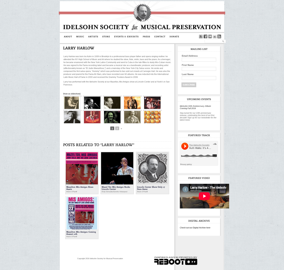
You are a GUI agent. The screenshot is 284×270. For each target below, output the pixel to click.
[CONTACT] (159, 36)
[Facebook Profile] (205, 37)
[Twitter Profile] (201, 37)
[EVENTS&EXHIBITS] (126, 36)
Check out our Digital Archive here (195, 228)
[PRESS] (146, 36)
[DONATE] (174, 36)
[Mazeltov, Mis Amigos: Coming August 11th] (81, 213)
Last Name (188, 74)
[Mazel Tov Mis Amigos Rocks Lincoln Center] (117, 168)
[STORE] (106, 36)
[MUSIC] (80, 36)
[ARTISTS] (93, 36)
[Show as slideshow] (71, 94)
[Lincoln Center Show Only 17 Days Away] (152, 168)
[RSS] (219, 37)
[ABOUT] (68, 36)
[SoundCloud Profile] (210, 37)
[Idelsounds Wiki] (215, 37)
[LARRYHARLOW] (78, 48)
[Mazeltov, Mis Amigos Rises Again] (81, 168)
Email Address (190, 56)
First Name (188, 65)
